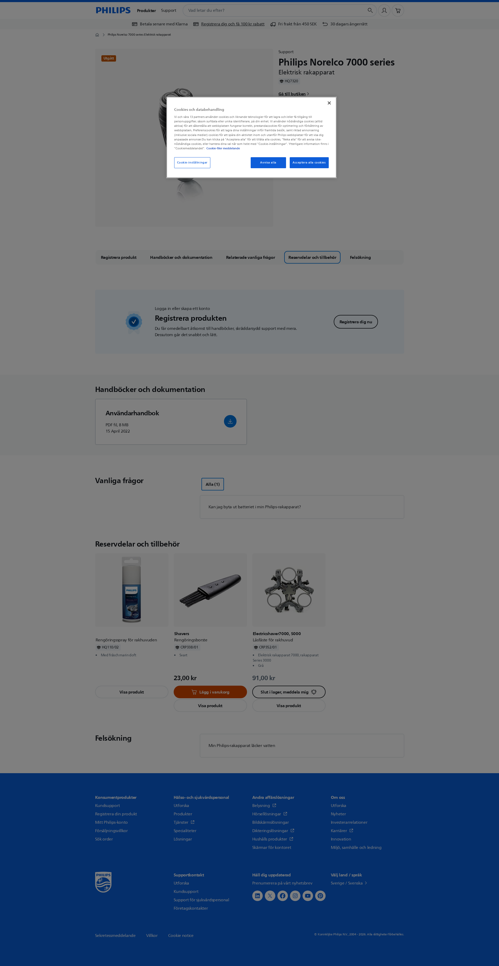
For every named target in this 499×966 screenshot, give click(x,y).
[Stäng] (329, 103)
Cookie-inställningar (192, 162)
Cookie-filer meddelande (223, 148)
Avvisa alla (268, 162)
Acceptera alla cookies (309, 162)
